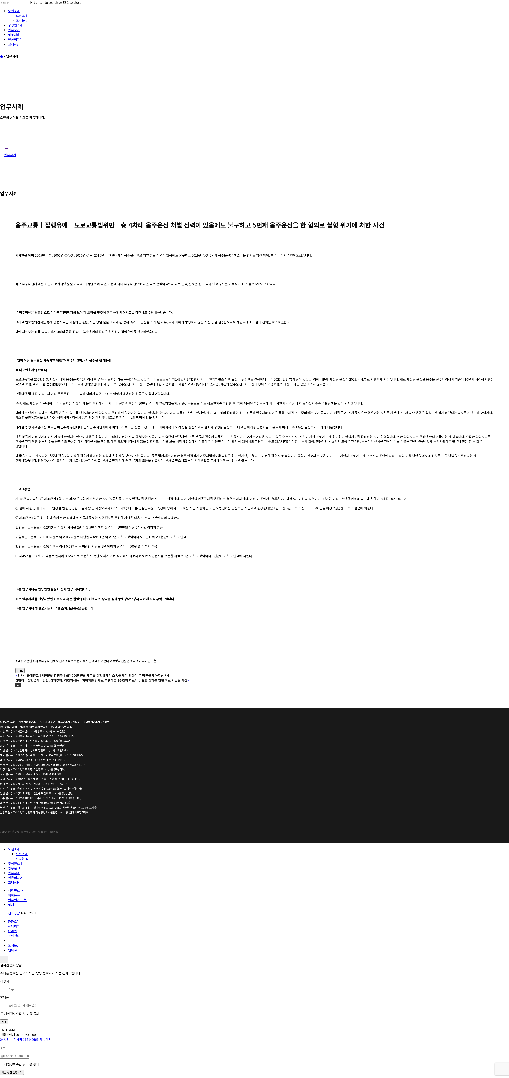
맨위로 (12, 950)
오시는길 (14, 945)
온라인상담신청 (14, 933)
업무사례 (14, 872)
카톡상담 (45, 1039)
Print (20, 670)
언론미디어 (15, 877)
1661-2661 (19, 1039)
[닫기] (4, 959)
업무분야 (14, 868)
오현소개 (14, 849)
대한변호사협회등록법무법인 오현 (17, 895)
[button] (6, 147)
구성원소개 (15, 863)
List (18, 685)
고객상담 (14, 882)
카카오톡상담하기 (14, 924)
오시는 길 (22, 858)
